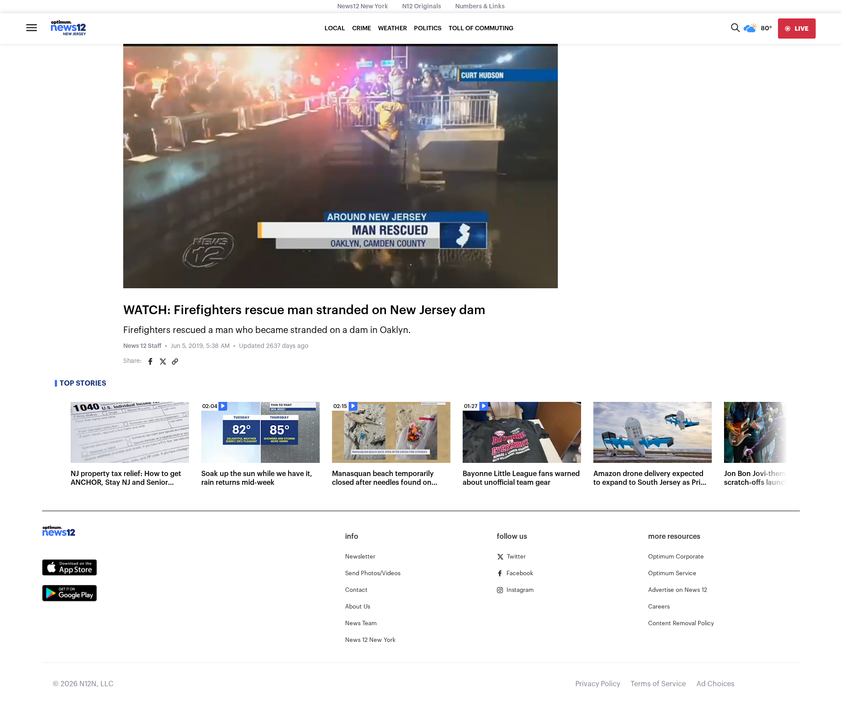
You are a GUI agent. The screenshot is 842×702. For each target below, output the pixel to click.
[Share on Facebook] (150, 361)
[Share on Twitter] (162, 361)
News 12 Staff (142, 346)
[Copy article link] (174, 361)
